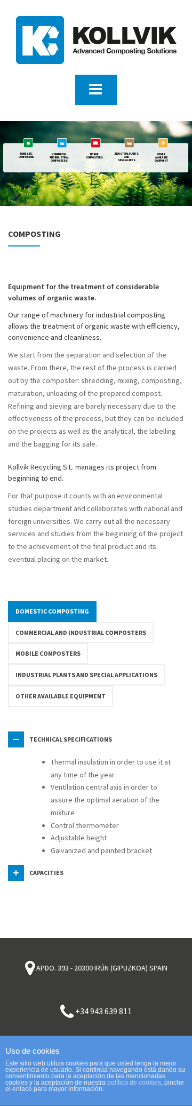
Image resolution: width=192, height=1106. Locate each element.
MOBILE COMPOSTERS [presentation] (48, 653)
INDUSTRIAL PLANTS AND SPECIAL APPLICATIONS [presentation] (86, 675)
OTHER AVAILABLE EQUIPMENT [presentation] (60, 696)
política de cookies (134, 1082)
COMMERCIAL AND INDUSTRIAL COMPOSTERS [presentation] (80, 632)
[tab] (52, 611)
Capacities (46, 873)
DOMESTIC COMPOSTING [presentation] (52, 611)
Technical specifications (70, 739)
